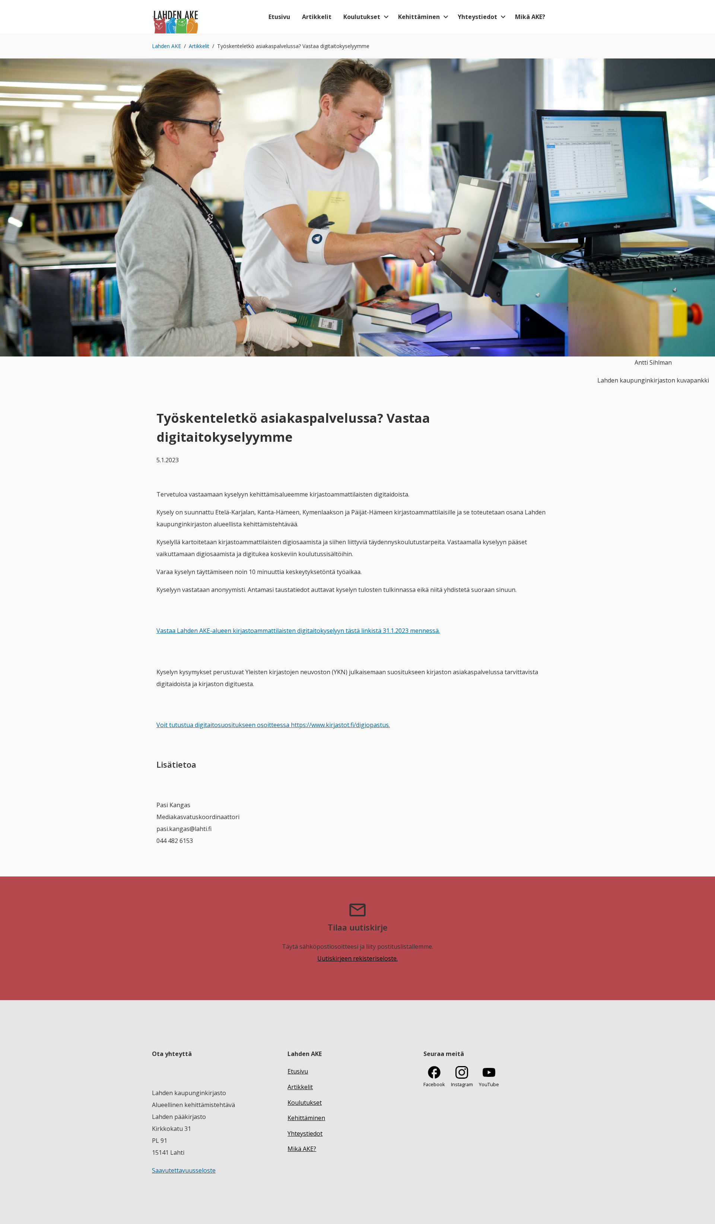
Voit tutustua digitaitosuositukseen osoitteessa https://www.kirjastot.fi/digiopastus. (273, 725)
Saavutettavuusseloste (184, 1170)
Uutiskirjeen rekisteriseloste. (357, 958)
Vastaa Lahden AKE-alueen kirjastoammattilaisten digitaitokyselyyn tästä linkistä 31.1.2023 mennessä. (298, 631)
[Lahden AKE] (175, 17)
